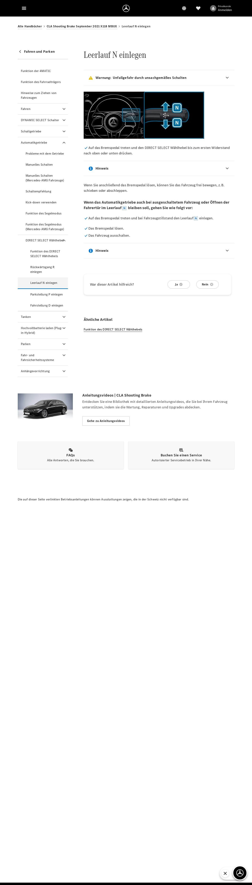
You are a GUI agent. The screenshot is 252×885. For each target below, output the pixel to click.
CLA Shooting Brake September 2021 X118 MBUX (82, 26)
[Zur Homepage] (126, 8)
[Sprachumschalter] (184, 8)
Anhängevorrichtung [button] (35, 371)
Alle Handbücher (30, 26)
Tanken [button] (26, 317)
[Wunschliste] (198, 8)
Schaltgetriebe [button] (31, 131)
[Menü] (24, 8)
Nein (205, 284)
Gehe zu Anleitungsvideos (106, 421)
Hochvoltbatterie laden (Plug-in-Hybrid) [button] (42, 330)
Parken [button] (26, 344)
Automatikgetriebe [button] (34, 142)
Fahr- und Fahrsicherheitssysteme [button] (37, 357)
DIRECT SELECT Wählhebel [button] (45, 240)
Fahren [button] (26, 109)
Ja (176, 284)
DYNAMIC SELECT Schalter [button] (40, 120)
